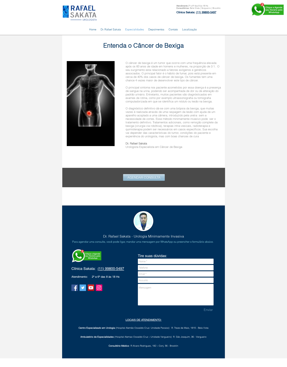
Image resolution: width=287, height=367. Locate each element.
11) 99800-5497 (206, 12)
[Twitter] (83, 288)
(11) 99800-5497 (111, 269)
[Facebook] (74, 288)
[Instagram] (99, 288)
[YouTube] (91, 288)
